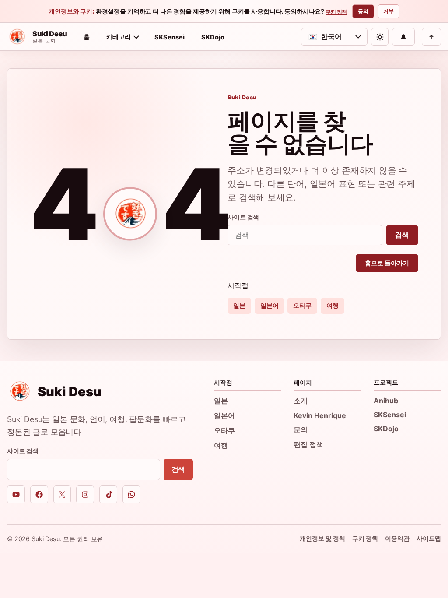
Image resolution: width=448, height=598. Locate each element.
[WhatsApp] (131, 494)
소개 (301, 400)
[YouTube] (16, 494)
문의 (301, 429)
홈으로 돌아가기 (387, 263)
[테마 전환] (379, 37)
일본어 (269, 305)
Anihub (386, 400)
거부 (388, 11)
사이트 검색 (243, 217)
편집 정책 (308, 444)
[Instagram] (85, 494)
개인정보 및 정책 (322, 538)
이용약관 (397, 538)
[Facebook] (39, 494)
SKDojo (212, 37)
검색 (402, 234)
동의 (363, 11)
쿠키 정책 (336, 12)
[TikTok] (108, 494)
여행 (332, 305)
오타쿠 (302, 305)
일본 (239, 305)
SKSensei (169, 37)
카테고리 (118, 36)
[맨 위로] (431, 37)
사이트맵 (428, 538)
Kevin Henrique (320, 415)
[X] (62, 494)
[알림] (403, 37)
